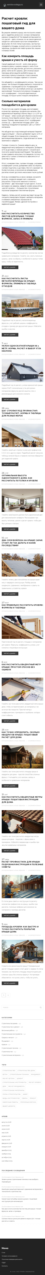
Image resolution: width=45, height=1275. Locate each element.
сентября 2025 (7, 1161)
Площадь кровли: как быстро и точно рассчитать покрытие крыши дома (20, 929)
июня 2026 (6, 1129)
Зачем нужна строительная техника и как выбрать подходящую (20, 1181)
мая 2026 (5, 1133)
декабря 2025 (6, 1150)
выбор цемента (9, 1106)
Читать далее (10, 267)
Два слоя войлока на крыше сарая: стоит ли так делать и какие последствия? (22, 543)
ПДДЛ (4, 1262)
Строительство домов (11, 1023)
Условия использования (9, 1256)
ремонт (33, 1098)
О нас (3, 1252)
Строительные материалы (13, 1055)
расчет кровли (35, 1082)
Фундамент (7, 1041)
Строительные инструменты (14, 1034)
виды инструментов (11, 1098)
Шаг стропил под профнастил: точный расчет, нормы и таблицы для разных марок (21, 413)
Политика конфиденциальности (12, 1259)
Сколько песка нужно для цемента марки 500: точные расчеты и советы (21, 1220)
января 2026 (6, 1147)
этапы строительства (12, 1094)
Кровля (6, 1044)
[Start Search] (40, 1007)
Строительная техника (11, 1048)
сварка (24, 1098)
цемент (20, 1078)
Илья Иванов (19, 222)
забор (25, 1094)
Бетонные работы (10, 1030)
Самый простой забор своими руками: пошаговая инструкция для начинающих (19, 1200)
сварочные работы (10, 1102)
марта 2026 (6, 1140)
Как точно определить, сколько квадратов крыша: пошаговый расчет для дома (21, 735)
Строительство (9, 1051)
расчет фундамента (16, 1086)
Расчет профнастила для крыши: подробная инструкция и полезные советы (22, 864)
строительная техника (19, 1074)
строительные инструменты (14, 1082)
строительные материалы (13, 1090)
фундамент (35, 1074)
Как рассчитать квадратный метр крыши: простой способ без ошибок (21, 667)
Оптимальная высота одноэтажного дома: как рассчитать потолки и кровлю (20, 478)
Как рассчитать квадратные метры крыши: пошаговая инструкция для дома (22, 799)
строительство (9, 1070)
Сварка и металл (9, 1037)
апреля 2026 (6, 1136)
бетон (5, 1074)
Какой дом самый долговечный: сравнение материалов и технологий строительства (22, 1190)
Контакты (5, 1266)
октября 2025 (6, 1157)
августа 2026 (6, 1122)
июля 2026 (6, 1126)
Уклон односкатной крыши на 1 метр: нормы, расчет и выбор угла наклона (21, 348)
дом (4, 1086)
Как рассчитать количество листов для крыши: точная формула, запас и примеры (18, 216)
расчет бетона (8, 1078)
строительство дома (26, 1070)
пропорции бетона (28, 1102)
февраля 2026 (7, 1143)
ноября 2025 (6, 1154)
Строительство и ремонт (12, 1027)
